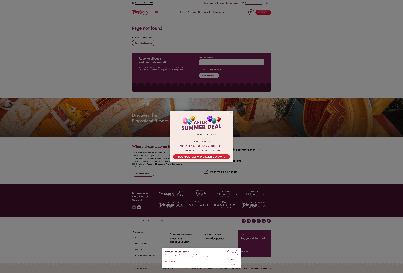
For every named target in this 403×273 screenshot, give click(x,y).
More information (170, 261)
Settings (232, 264)
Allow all (232, 253)
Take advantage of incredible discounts (201, 156)
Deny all (233, 260)
